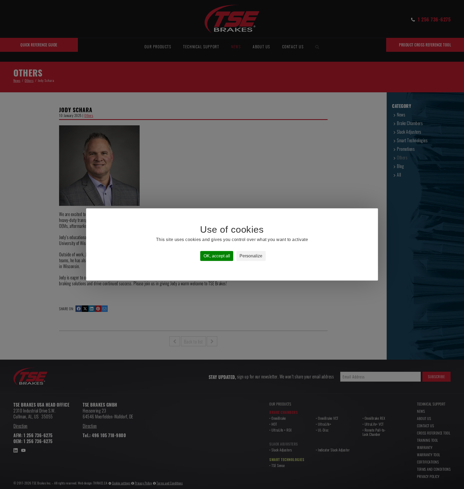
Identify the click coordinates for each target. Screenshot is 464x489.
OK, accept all (217, 256)
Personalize (251, 256)
